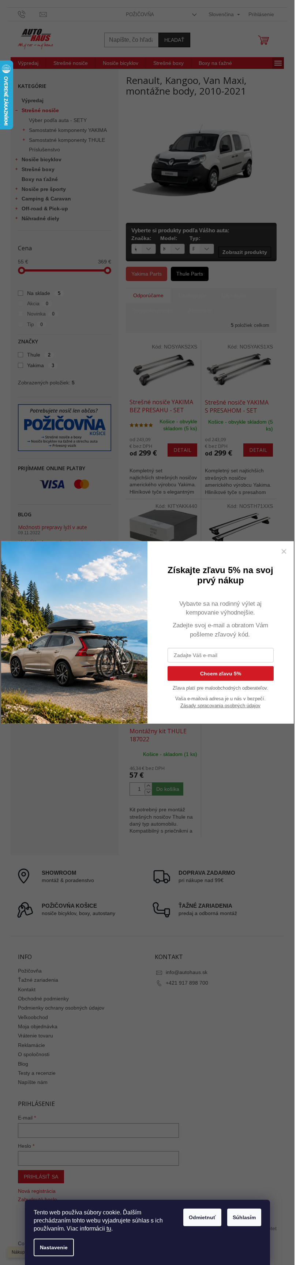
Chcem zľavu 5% (220, 673)
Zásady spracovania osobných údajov (220, 705)
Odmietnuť (202, 1217)
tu (108, 1228)
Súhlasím (244, 1217)
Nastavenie (54, 1247)
